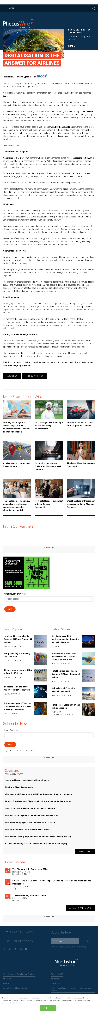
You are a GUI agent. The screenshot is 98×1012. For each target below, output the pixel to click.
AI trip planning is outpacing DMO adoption (16, 465)
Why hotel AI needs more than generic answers (28, 829)
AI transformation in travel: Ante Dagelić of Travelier (80, 424)
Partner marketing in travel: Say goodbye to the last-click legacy (36, 843)
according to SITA (81, 158)
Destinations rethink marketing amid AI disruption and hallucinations (65, 639)
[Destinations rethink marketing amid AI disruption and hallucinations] (88, 641)
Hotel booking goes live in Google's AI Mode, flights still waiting (18, 639)
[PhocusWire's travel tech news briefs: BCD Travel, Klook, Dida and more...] (88, 659)
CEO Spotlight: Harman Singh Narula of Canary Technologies (49, 425)
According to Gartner (13, 158)
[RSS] (20, 949)
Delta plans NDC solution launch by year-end (63, 690)
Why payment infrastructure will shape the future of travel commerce (38, 794)
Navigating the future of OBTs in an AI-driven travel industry (48, 466)
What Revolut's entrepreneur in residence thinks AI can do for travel (81, 504)
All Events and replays (80, 908)
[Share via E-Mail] (82, 51)
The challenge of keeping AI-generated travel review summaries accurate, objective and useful (17, 505)
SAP (5, 96)
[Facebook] (4, 949)
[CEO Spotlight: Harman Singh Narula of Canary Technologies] (49, 409)
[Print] (86, 51)
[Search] (94, 8)
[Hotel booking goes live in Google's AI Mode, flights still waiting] (40, 641)
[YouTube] (26, 949)
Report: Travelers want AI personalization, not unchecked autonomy (38, 801)
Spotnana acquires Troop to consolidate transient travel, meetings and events (17, 706)
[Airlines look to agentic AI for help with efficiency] (40, 675)
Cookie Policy (15, 1003)
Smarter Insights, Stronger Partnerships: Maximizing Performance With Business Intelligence (51, 882)
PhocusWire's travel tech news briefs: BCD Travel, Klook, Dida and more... (64, 656)
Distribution (83, 30)
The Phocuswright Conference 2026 (29, 869)
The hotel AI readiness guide (81, 463)
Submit (86, 941)
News (71, 30)
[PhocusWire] (18, 24)
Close (48, 1008)
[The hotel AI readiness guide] (81, 450)
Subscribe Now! (61, 932)
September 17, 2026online (20, 888)
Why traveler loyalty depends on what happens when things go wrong (38, 836)
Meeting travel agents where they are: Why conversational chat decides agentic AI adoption (16, 427)
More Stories (85, 851)
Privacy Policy (81, 947)
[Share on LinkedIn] (77, 51)
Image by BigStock (21, 365)
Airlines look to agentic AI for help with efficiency (18, 671)
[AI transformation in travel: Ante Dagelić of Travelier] (81, 409)
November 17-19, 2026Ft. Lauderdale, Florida (21, 873)
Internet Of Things (35, 376)
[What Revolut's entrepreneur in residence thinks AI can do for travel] (81, 488)
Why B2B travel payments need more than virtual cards (31, 815)
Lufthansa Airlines (64, 127)
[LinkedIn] (10, 949)
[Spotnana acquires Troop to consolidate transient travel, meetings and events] (40, 708)
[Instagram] (15, 949)
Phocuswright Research (22, 932)
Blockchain (12, 376)
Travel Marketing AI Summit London (29, 895)
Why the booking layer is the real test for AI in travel (30, 822)
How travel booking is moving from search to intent (30, 808)
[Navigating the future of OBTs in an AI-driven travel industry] (49, 450)
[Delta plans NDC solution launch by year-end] (88, 693)
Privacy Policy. (31, 751)
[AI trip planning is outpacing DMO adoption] (17, 450)
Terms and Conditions (17, 751)
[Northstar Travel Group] (67, 962)
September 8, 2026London (19, 899)
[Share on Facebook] (69, 51)
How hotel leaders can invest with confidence (49, 502)
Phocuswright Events (22, 941)
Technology (75, 33)
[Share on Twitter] (73, 51)
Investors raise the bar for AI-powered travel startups (17, 688)
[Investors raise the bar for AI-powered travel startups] (40, 691)
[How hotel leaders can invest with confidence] (49, 488)
